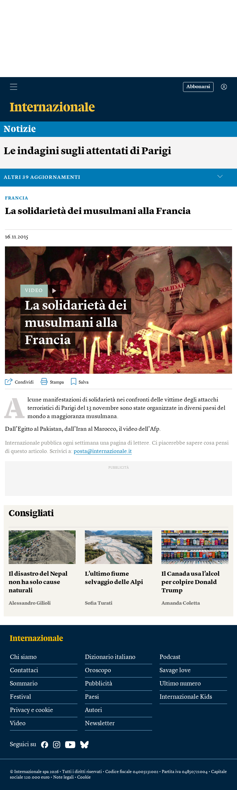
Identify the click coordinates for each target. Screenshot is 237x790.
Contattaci (24, 671)
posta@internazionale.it (103, 451)
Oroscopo (98, 671)
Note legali (63, 777)
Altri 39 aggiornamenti (42, 177)
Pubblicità (98, 684)
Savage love (175, 671)
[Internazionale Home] (38, 638)
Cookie (84, 777)
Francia (16, 198)
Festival (20, 697)
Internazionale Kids (186, 697)
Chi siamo (23, 657)
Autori (93, 710)
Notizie (20, 129)
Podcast (170, 657)
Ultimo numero (180, 684)
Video (18, 724)
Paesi (92, 697)
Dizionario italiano (110, 657)
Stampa (57, 382)
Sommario (24, 684)
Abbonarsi (198, 86)
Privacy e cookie (31, 710)
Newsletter (100, 724)
